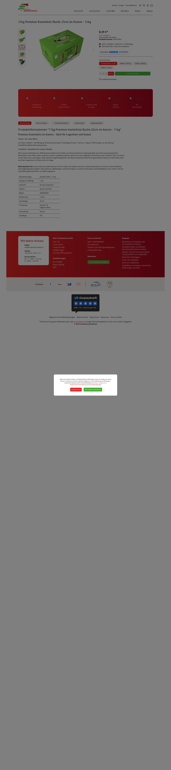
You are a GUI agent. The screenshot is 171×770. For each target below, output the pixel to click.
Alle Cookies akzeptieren (93, 389)
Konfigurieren (75, 389)
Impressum (102, 383)
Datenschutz (94, 383)
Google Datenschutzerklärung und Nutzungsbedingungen (85, 384)
